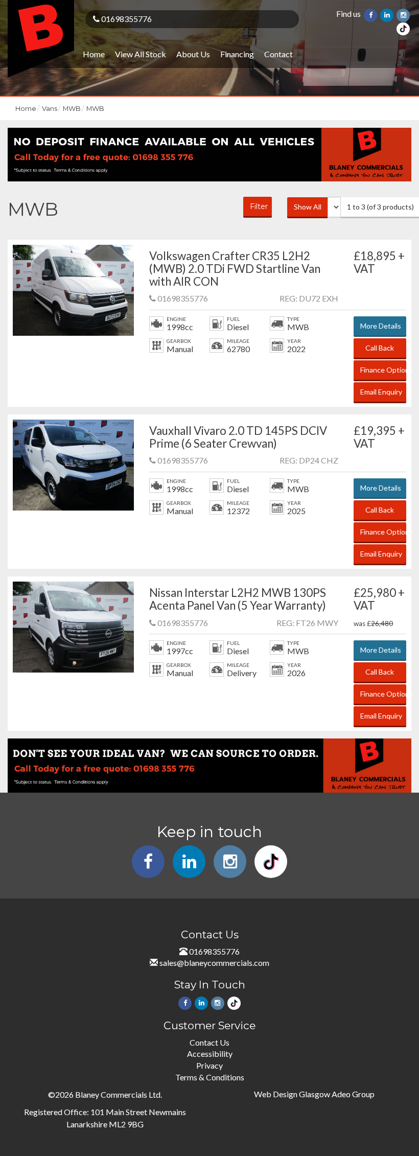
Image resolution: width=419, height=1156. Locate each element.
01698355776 (126, 19)
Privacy (209, 1065)
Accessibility (209, 1053)
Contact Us (209, 1042)
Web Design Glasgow (292, 1094)
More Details (380, 325)
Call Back (379, 347)
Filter (259, 206)
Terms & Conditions (209, 1077)
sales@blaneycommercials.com (214, 962)
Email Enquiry (381, 391)
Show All (307, 206)
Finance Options (383, 369)
